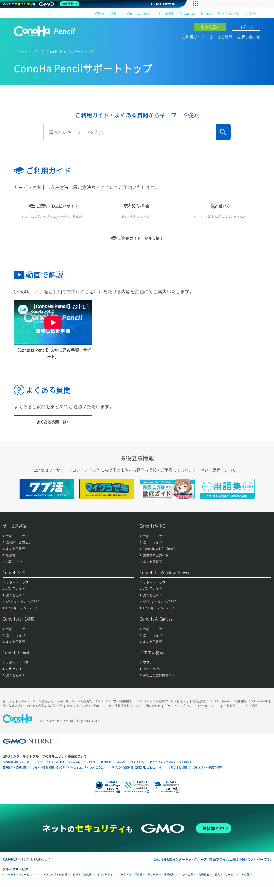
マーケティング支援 (130, 874)
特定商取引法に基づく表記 (45, 705)
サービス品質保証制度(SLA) (121, 705)
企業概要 (229, 705)
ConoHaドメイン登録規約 (35, 701)
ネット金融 (186, 874)
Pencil (206, 13)
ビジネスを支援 (82, 874)
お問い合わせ (249, 36)
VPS (112, 13)
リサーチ (153, 874)
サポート (252, 13)
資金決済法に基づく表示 (83, 705)
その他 (245, 874)
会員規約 (8, 701)
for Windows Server (137, 13)
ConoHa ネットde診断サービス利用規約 (161, 701)
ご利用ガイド (193, 36)
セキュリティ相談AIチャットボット (171, 762)
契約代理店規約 (13, 705)
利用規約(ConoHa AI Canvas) (211, 701)
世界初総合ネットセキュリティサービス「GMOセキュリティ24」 (42, 762)
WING (99, 13)
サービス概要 (248, 705)
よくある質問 (221, 36)
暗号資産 (204, 874)
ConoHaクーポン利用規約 (113, 701)
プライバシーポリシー (179, 705)
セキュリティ (105, 874)
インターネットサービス (17, 874)
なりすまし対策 (177, 767)
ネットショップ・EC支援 (52, 874)
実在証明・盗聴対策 (15, 767)
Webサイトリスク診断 (130, 762)
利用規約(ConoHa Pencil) (251, 701)
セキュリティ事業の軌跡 (207, 767)
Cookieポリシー (208, 705)
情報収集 (169, 874)
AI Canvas (188, 13)
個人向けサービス (225, 874)
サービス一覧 (228, 13)
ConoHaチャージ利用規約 (74, 701)
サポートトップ (26, 51)
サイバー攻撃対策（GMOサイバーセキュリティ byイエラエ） (69, 767)
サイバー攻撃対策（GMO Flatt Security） (137, 767)
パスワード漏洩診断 (99, 762)
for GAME (166, 13)
